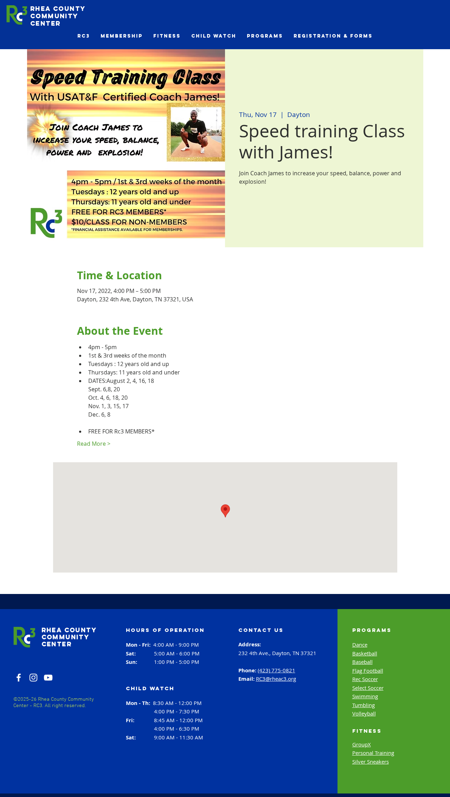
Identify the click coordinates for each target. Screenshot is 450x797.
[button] (83, 36)
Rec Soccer (365, 678)
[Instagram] (33, 677)
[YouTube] (48, 677)
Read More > (93, 444)
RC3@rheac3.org (276, 678)
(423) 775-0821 (276, 670)
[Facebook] (18, 677)
